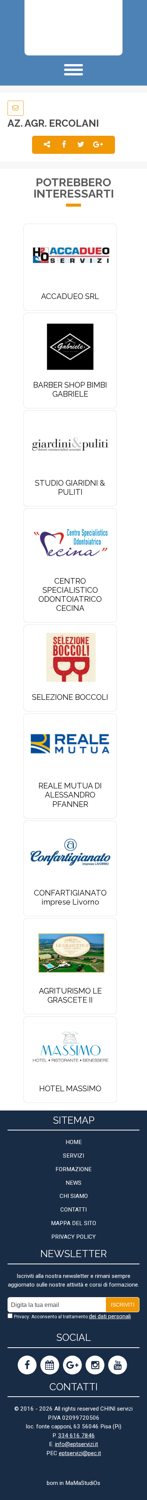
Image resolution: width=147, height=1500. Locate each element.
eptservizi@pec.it (80, 1453)
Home (74, 1142)
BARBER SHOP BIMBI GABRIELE (70, 389)
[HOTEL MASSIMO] (70, 1050)
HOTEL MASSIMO (70, 1088)
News (73, 1182)
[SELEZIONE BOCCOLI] (70, 658)
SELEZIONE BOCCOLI (70, 697)
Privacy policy (73, 1236)
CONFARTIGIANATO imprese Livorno (70, 897)
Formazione (73, 1169)
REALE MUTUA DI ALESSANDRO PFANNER (70, 795)
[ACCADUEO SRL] (70, 257)
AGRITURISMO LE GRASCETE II (70, 995)
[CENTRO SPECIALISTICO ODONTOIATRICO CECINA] (70, 542)
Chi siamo (74, 1196)
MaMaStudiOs (82, 1483)
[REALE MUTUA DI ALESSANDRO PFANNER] (70, 747)
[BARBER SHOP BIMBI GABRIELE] (70, 346)
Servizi (73, 1155)
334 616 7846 (76, 1435)
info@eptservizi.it (76, 1444)
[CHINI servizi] (70, 27)
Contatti (73, 1209)
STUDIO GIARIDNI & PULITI (70, 488)
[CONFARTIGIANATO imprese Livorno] (70, 853)
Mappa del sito (73, 1223)
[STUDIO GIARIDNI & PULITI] (70, 444)
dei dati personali (110, 1316)
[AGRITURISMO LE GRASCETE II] (70, 952)
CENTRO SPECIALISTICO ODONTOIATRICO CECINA (70, 595)
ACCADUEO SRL (70, 296)
